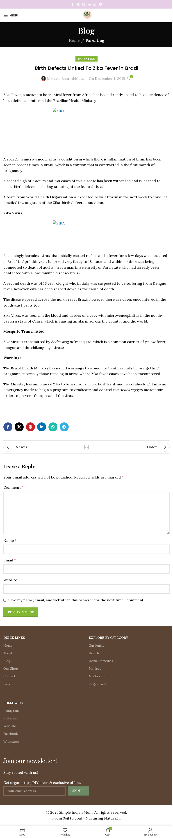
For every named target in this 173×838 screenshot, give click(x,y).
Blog (6, 661)
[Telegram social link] (100, 4)
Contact (9, 676)
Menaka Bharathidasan (66, 78)
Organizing (97, 684)
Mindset (95, 668)
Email (9, 560)
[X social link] (78, 4)
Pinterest (10, 718)
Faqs (6, 684)
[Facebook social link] (72, 4)
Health (94, 653)
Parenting (95, 40)
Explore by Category (108, 638)
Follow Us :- (14, 703)
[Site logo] (86, 15)
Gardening (97, 645)
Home (74, 40)
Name (9, 540)
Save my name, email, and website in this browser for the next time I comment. (76, 600)
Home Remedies (101, 661)
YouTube (10, 726)
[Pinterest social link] (84, 4)
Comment (13, 487)
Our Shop (10, 668)
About (7, 653)
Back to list (86, 447)
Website (10, 580)
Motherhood (98, 676)
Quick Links (14, 638)
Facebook (10, 734)
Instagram (11, 711)
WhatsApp (11, 742)
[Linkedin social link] (89, 4)
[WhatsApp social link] (95, 4)
